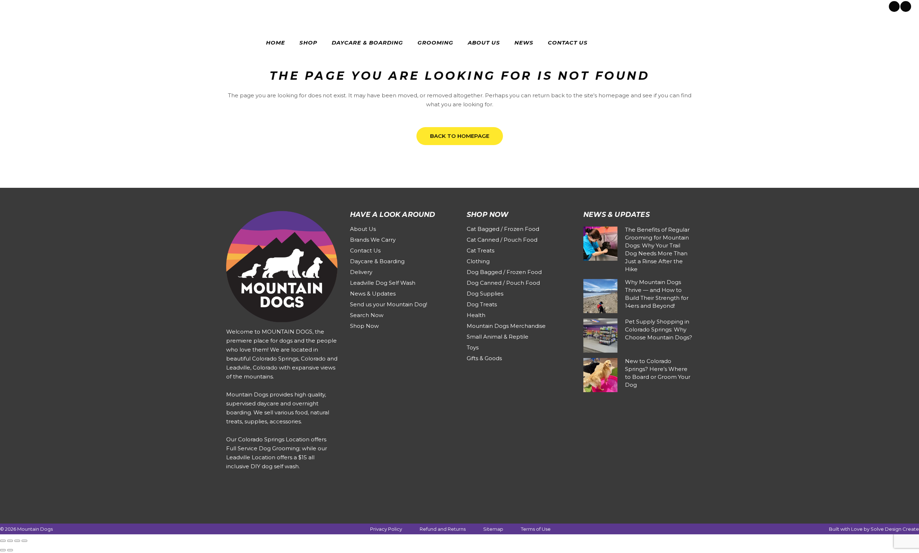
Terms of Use (536, 529)
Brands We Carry (373, 239)
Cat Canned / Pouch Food (502, 239)
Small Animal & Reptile (497, 336)
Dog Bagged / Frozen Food (504, 272)
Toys (473, 347)
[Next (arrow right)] (10, 550)
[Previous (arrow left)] (3, 550)
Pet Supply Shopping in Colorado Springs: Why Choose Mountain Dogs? (658, 329)
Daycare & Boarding (377, 261)
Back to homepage (459, 136)
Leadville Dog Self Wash (382, 282)
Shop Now (364, 326)
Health (476, 315)
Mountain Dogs (35, 529)
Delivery (361, 272)
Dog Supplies (485, 293)
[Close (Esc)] (24, 541)
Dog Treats (482, 304)
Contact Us (365, 250)
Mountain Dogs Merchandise (506, 326)
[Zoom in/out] (3, 541)
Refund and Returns (443, 529)
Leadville (70, 6)
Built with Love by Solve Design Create (874, 529)
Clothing (478, 261)
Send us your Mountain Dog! (388, 304)
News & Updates (373, 293)
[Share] (17, 541)
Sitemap (493, 529)
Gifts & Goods (484, 358)
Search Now (366, 315)
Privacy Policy (386, 529)
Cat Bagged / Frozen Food (503, 229)
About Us (363, 229)
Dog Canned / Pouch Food (503, 282)
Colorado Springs (34, 6)
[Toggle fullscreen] (10, 541)
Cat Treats (480, 250)
